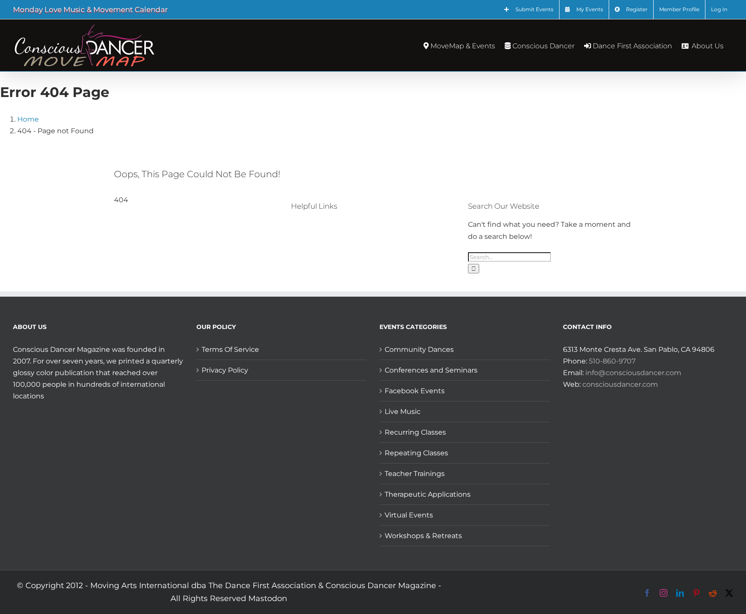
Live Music (402, 411)
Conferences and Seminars (431, 370)
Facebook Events (415, 391)
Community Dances (419, 349)
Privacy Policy (225, 370)
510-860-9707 (612, 361)
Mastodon (267, 598)
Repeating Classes (416, 453)
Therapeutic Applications (428, 494)
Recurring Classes (415, 432)
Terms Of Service (230, 349)
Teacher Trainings (415, 474)
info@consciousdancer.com (633, 373)
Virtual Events (409, 515)
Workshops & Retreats (423, 536)
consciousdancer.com (620, 384)
